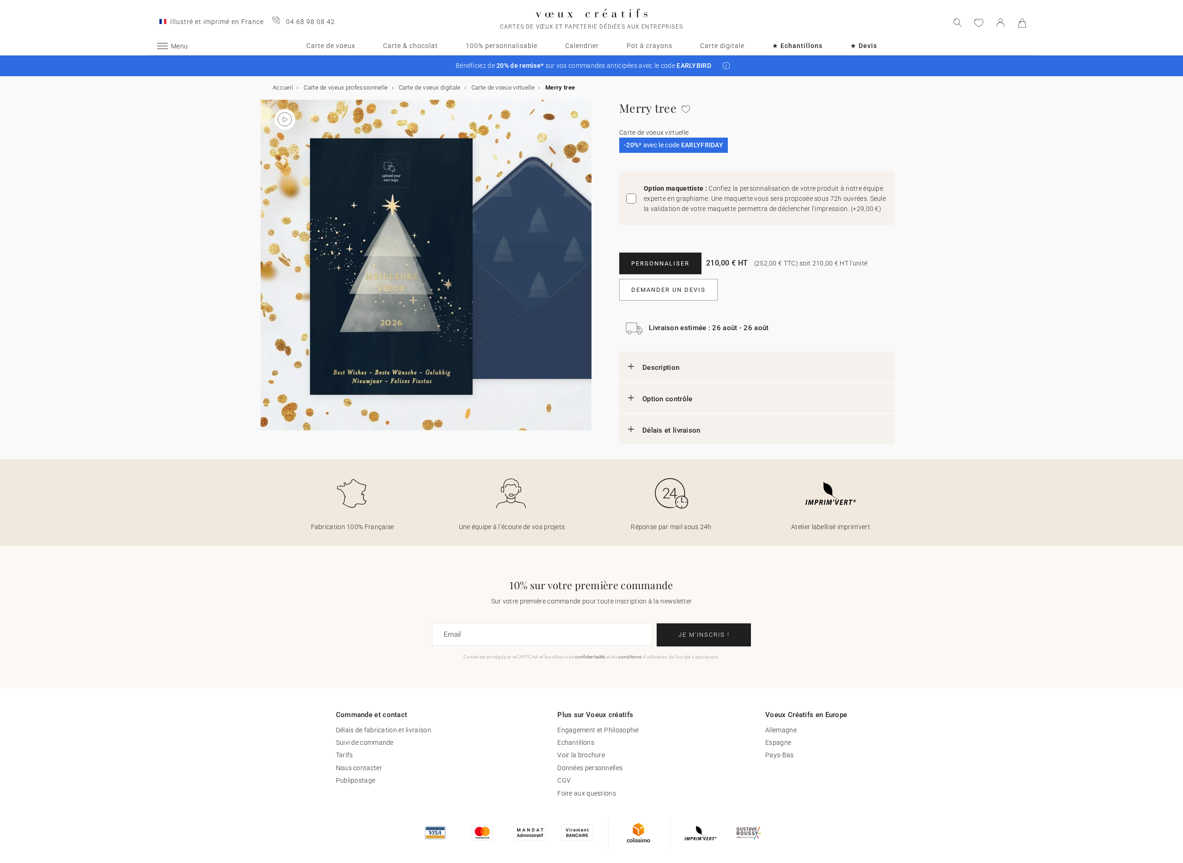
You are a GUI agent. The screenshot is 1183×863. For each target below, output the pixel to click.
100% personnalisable (501, 45)
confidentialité (590, 656)
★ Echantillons (797, 45)
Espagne (778, 742)
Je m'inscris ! (704, 634)
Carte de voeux (330, 45)
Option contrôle (667, 399)
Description (660, 367)
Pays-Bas (779, 755)
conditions (629, 656)
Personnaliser (660, 263)
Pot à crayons (649, 45)
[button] (726, 66)
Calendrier (582, 45)
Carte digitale (722, 45)
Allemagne (781, 730)
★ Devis (863, 45)
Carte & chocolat (410, 45)
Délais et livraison (671, 430)
